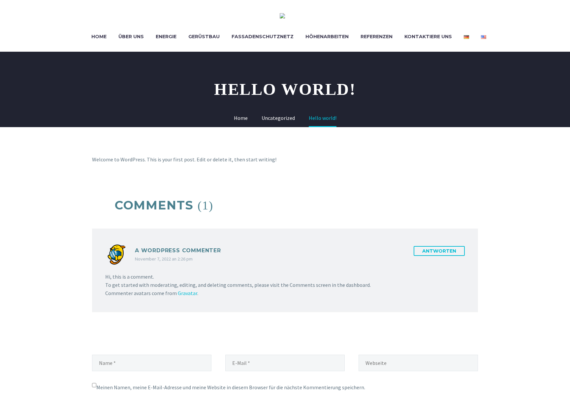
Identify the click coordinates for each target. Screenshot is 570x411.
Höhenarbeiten (327, 37)
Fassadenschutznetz (263, 37)
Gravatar (187, 293)
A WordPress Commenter (178, 250)
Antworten (439, 251)
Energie (166, 37)
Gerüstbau (204, 37)
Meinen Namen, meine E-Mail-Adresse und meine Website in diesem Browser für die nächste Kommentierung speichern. (230, 387)
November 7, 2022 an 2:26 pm (164, 259)
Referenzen (377, 37)
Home (99, 37)
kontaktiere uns (428, 37)
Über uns (131, 37)
